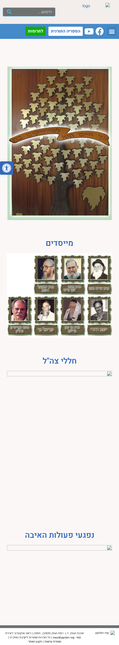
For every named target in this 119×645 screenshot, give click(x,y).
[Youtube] (89, 31)
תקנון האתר (35, 641)
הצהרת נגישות (53, 641)
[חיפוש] (9, 12)
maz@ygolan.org (63, 637)
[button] (6, 168)
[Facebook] (100, 31)
